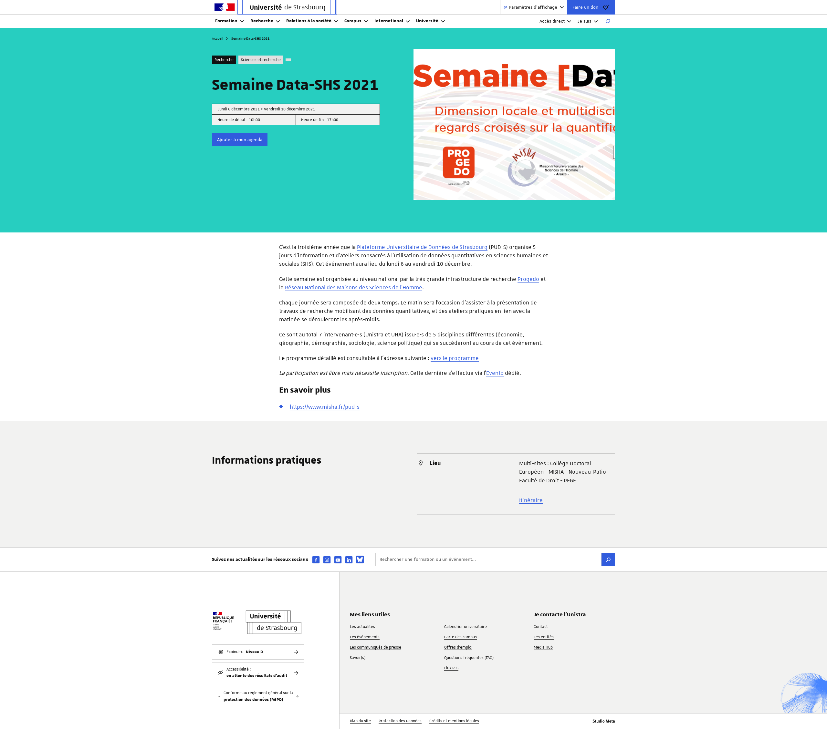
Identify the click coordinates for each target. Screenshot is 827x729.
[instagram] (327, 559)
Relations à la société (308, 21)
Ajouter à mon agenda (239, 139)
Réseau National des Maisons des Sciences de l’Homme (353, 287)
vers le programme (455, 358)
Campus (352, 21)
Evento (495, 372)
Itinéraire (531, 500)
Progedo (528, 278)
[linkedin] (349, 559)
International (388, 21)
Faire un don (585, 7)
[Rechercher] (608, 21)
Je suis (584, 21)
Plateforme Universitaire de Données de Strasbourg (422, 247)
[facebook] (316, 559)
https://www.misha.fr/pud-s (325, 406)
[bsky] (360, 559)
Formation (226, 21)
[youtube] (338, 559)
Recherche (261, 21)
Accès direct (552, 21)
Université (427, 21)
